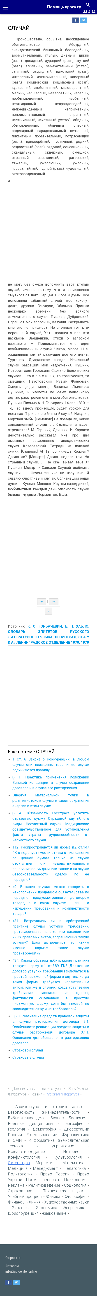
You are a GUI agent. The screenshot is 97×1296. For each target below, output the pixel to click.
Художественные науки (66, 1202)
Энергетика (74, 1207)
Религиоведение (44, 1185)
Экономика (46, 1207)
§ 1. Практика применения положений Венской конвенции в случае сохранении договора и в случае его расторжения (50, 782)
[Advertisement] (48, 229)
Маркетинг (46, 1162)
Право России (54, 1174)
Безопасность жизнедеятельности (44, 1112)
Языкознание (54, 1213)
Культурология (67, 1157)
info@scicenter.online (21, 1271)
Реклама (16, 1185)
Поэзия (36, 1094)
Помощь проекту (64, 6)
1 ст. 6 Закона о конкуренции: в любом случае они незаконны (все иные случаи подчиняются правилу (50, 764)
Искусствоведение (26, 1151)
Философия (75, 1196)
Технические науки (63, 1190)
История (71, 1151)
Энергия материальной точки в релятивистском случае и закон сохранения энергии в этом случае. (50, 800)
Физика (53, 1196)
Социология (75, 1185)
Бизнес (57, 1117)
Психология (75, 1179)
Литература (19, 1162)
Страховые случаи (28, 1057)
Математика (73, 1162)
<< (85, 11)
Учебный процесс (25, 1196)
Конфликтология (24, 1157)
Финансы (16, 1202)
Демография (44, 1129)
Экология (21, 1207)
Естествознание (41, 1134)
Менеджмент (45, 1168)
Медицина (18, 1168)
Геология (16, 1129)
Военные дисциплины (30, 1123)
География (73, 1123)
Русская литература (62, 1094)
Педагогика (75, 1168)
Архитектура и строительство (48, 1106)
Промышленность (43, 1179)
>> (93, 11)
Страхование (20, 1190)
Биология (77, 1117)
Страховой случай (27, 1050)
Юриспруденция (23, 1213)
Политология (20, 1174)
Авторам (12, 1266)
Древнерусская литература (36, 1088)
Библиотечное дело (27, 1117)
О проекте (13, 1258)
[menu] (5, 7)
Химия (35, 1202)
